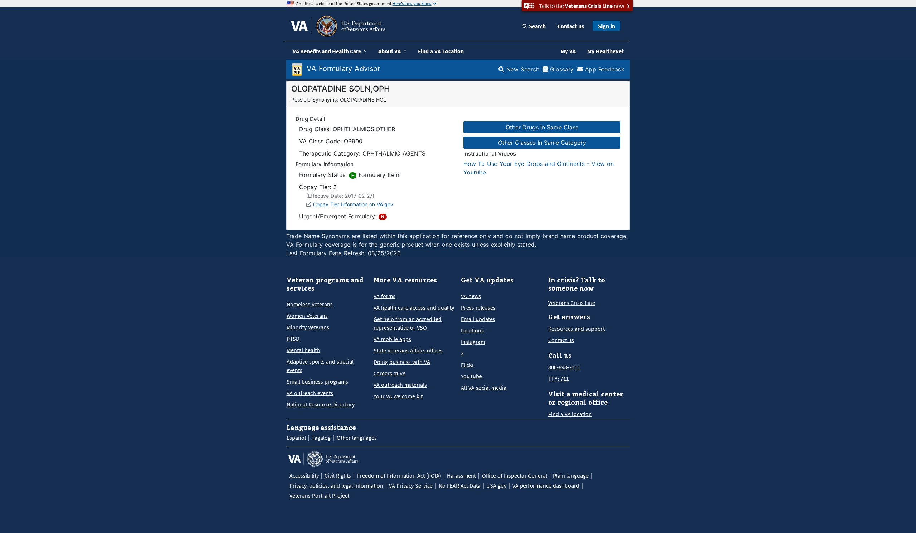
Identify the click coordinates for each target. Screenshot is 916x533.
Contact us (570, 26)
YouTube (471, 376)
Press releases (478, 307)
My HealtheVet (605, 51)
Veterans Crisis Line (571, 302)
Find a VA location (570, 414)
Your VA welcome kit (398, 396)
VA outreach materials (400, 384)
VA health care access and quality (414, 307)
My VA (568, 51)
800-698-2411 (564, 367)
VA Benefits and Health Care (327, 51)
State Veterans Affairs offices (408, 350)
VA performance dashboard (545, 485)
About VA (389, 51)
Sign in (606, 26)
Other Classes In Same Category (542, 142)
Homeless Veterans (310, 304)
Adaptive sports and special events (320, 366)
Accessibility (304, 475)
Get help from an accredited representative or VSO (408, 323)
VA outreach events (310, 392)
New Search (521, 69)
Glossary (561, 69)
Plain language (571, 475)
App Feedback (603, 69)
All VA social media (483, 387)
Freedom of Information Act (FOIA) (399, 475)
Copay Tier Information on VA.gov (353, 204)
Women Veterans (307, 315)
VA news (471, 296)
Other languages (357, 437)
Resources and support (576, 328)
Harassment (461, 475)
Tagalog (321, 437)
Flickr (467, 364)
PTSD (293, 338)
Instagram (473, 341)
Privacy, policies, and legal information (336, 485)
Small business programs (317, 381)
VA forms (384, 296)
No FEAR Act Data (460, 485)
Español (296, 437)
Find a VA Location (441, 51)
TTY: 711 (558, 378)
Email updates (478, 318)
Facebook (472, 330)
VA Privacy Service (411, 485)
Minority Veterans (308, 327)
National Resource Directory (321, 404)
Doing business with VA (402, 361)
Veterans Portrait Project (319, 495)
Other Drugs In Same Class (542, 127)
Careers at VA (390, 373)
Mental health (303, 350)
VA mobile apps (392, 338)
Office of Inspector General (514, 475)
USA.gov (496, 485)
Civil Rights (338, 475)
